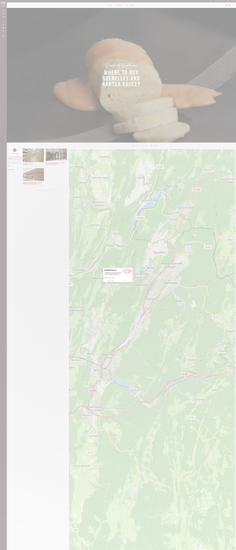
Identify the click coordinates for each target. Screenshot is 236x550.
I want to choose (110, 280)
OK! (125, 280)
